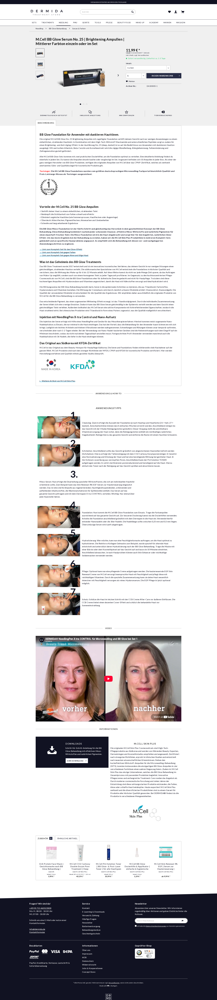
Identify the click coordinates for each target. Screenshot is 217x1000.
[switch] (148, 956)
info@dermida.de (37, 929)
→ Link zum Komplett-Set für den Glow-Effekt (61, 249)
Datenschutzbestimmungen (156, 926)
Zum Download (75, 761)
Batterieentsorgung (91, 926)
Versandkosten (114, 983)
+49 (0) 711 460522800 (40, 908)
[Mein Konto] (176, 11)
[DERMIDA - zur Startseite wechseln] (47, 14)
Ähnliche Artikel (67, 838)
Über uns (86, 950)
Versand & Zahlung (90, 915)
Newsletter (87, 922)
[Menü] (153, 950)
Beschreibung (46, 123)
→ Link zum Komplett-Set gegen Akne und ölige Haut (64, 255)
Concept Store (88, 972)
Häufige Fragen (89, 919)
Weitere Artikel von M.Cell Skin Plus (58, 381)
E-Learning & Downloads (93, 912)
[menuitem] (107, 11)
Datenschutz (88, 961)
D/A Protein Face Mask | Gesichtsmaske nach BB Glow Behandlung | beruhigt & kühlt (51, 866)
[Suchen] (132, 11)
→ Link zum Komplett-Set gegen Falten (57, 252)
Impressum (87, 953)
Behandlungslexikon (91, 930)
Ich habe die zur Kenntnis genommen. (161, 926)
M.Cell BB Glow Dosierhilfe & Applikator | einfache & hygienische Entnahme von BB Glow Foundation (137, 866)
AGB (84, 957)
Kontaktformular (37, 932)
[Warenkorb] (184, 11)
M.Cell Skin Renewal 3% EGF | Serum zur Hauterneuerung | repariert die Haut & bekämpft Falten (166, 866)
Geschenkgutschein (91, 933)
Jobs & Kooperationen (92, 968)
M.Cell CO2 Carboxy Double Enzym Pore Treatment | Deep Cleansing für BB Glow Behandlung (80, 866)
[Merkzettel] (169, 11)
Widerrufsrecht (89, 964)
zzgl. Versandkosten (141, 55)
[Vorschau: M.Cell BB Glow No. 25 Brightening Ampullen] (40, 52)
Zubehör (44, 838)
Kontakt (86, 908)
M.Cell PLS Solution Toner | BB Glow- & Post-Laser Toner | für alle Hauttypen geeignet (108, 866)
